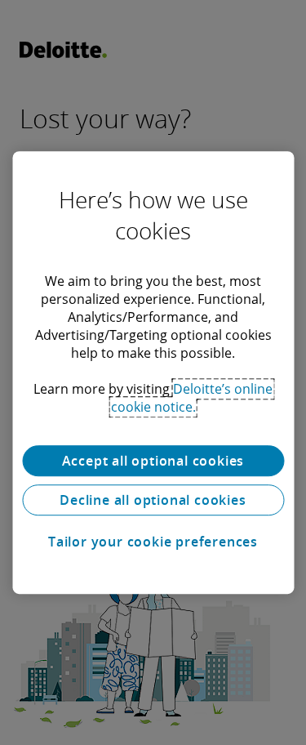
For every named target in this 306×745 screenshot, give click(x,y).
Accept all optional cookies (153, 461)
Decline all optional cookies (153, 500)
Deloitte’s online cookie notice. (192, 398)
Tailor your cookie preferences (153, 542)
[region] (153, 372)
